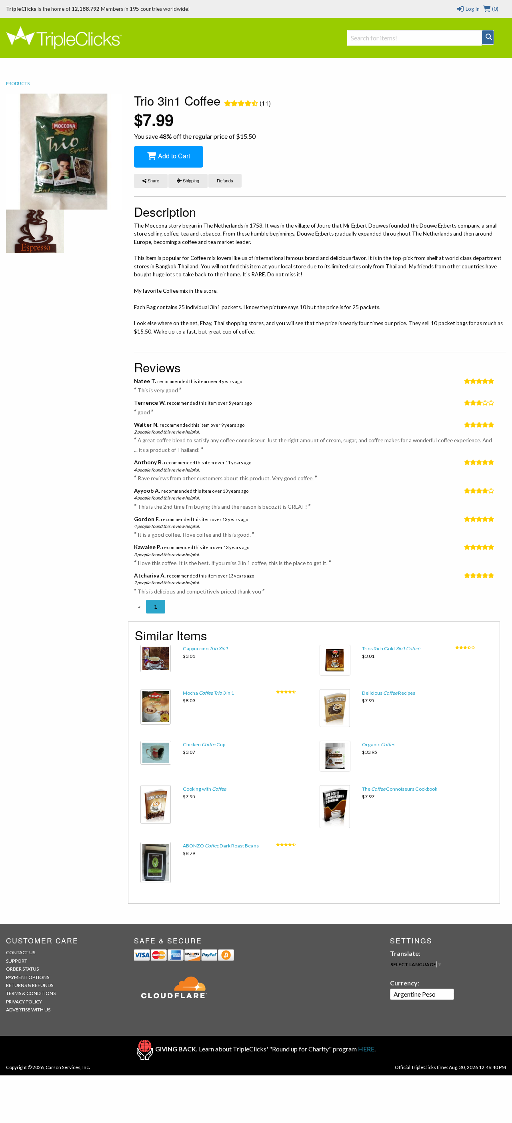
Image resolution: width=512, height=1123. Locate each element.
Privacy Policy (24, 1002)
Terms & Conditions (31, 993)
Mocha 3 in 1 (208, 693)
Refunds (225, 180)
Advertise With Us (28, 1010)
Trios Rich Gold (391, 648)
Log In (471, 9)
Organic (378, 744)
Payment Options (27, 977)
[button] (139, 606)
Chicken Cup (204, 744)
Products (18, 83)
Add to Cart (173, 155)
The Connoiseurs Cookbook (399, 789)
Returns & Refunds (29, 985)
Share (152, 180)
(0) (494, 9)
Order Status (22, 969)
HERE (366, 1049)
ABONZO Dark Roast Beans (221, 846)
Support (16, 961)
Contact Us (20, 952)
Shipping (190, 180)
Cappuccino (205, 648)
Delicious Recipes (388, 693)
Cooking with (204, 789)
